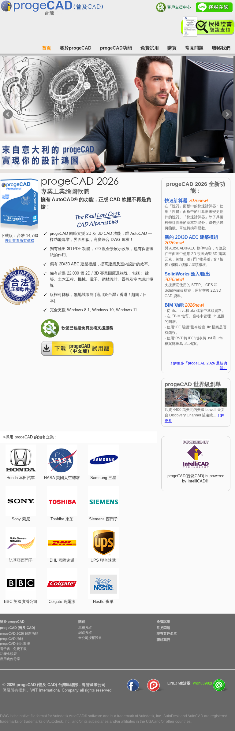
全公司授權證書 (90, 638)
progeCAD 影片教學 (15, 643)
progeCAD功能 (116, 47)
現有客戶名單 (167, 633)
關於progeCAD (75, 47)
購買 (172, 47)
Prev (8, 114)
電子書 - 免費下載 (13, 649)
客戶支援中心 (179, 7)
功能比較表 (8, 653)
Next (227, 114)
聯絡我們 (221, 47)
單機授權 (85, 627)
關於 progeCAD (12, 621)
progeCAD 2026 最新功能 (19, 633)
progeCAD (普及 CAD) (17, 627)
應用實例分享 (10, 659)
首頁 (46, 47)
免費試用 (149, 47)
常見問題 (194, 47)
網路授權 (85, 632)
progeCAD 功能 (11, 639)
